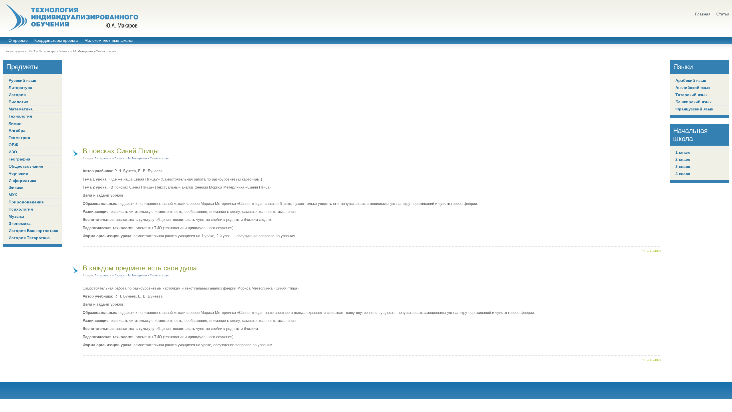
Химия (15, 123)
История (17, 94)
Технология (20, 116)
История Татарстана (29, 237)
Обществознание (26, 166)
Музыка (16, 216)
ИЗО (13, 152)
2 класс (682, 159)
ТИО (31, 51)
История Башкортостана (33, 230)
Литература (47, 51)
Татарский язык (691, 94)
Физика (16, 187)
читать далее (651, 250)
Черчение (18, 173)
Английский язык (692, 87)
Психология (21, 209)
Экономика (20, 223)
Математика (21, 109)
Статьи (722, 14)
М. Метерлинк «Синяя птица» (94, 51)
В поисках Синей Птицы (121, 151)
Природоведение (26, 202)
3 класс (682, 166)
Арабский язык (690, 80)
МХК (13, 195)
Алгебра (17, 130)
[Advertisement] (366, 100)
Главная (703, 14)
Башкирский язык (693, 102)
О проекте (18, 40)
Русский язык (22, 80)
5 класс (64, 51)
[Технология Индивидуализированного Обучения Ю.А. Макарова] (71, 17)
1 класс (682, 152)
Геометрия (19, 137)
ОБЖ (13, 144)
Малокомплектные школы (108, 40)
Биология (18, 102)
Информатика (22, 180)
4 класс (682, 173)
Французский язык (694, 109)
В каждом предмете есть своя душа (140, 268)
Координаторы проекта (56, 40)
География (19, 159)
